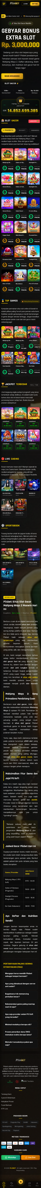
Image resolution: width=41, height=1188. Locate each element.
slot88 (34, 800)
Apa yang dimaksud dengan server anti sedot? (20, 985)
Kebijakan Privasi (7, 1101)
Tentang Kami (6, 1094)
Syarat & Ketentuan (8, 1098)
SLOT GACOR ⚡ (12, 83)
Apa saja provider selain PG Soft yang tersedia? (19, 1015)
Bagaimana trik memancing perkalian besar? (17, 995)
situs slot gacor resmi (21, 757)
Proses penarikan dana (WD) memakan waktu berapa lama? (18, 1033)
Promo (11, 1185)
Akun (37, 1185)
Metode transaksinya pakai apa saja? (19, 1043)
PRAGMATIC (9, 130)
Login (25, 4)
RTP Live (4, 1109)
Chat (29, 1185)
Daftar (35, 4)
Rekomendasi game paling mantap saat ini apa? (20, 1005)
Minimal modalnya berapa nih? (18, 1024)
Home (3, 1185)
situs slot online (30, 677)
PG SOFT (22, 130)
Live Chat (31, 1157)
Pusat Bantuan (6, 1105)
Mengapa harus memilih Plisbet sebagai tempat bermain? (18, 974)
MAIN (7, 154)
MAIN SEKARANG (12, 76)
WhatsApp (12, 1157)
